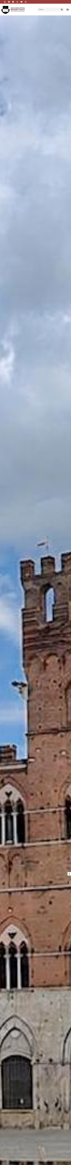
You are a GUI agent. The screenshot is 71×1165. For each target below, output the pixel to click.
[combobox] (48, 10)
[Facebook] (13, 2)
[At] (9, 2)
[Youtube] (21, 2)
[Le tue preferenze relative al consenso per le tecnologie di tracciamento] (69, 874)
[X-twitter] (17, 2)
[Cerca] (61, 10)
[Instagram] (25, 2)
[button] (68, 9)
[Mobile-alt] (5, 2)
